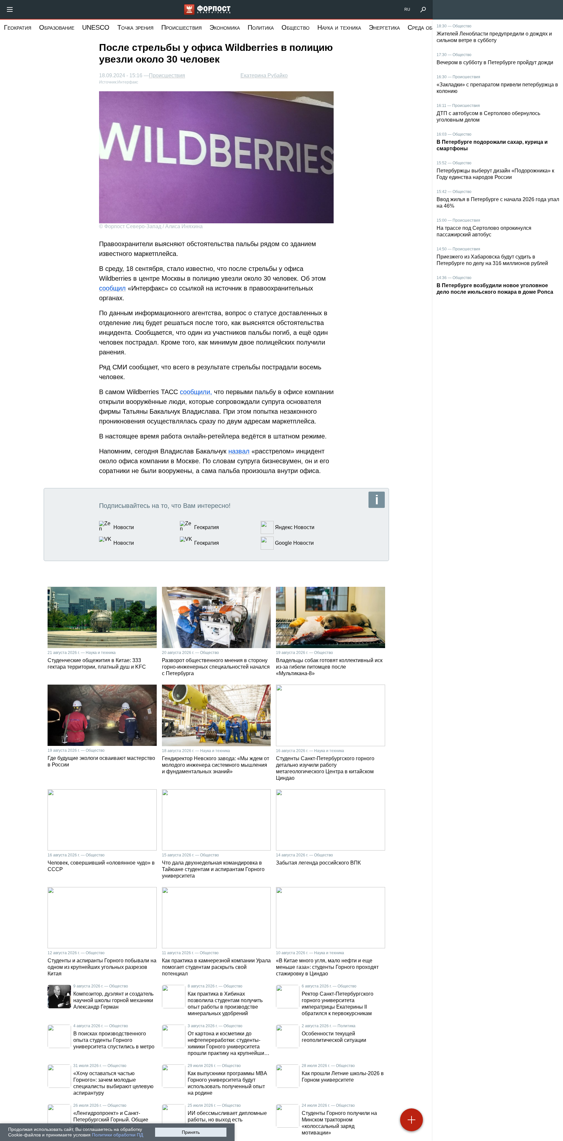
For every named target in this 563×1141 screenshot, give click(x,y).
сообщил (112, 288)
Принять (191, 1132)
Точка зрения (135, 27)
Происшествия (181, 27)
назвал (239, 451)
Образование (56, 27)
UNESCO (95, 27)
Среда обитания (429, 27)
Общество (296, 27)
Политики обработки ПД (117, 1134)
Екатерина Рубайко (264, 75)
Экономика (224, 27)
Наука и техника (339, 27)
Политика (261, 27)
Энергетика (384, 27)
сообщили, (196, 391)
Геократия (17, 27)
